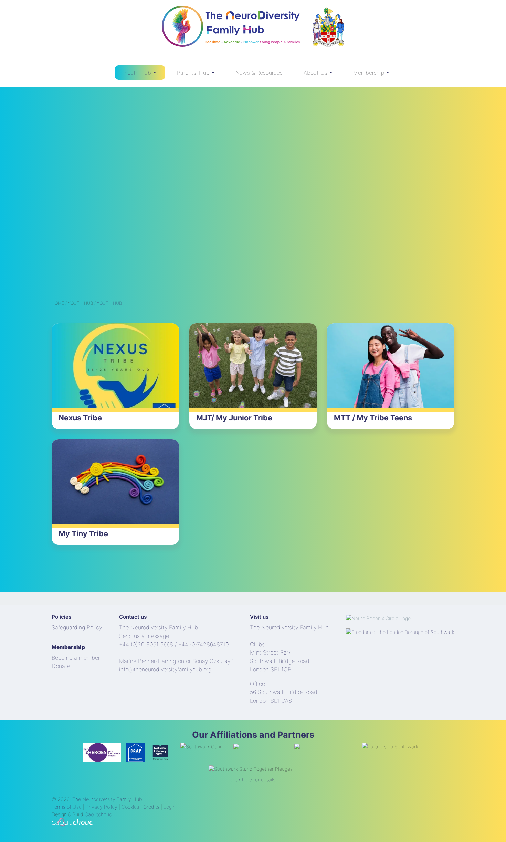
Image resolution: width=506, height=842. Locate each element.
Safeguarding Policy (77, 627)
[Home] (231, 30)
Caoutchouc (98, 814)
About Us (315, 72)
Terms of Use (67, 807)
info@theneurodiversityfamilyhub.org (165, 669)
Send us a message (144, 636)
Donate (61, 665)
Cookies (130, 807)
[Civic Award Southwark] (328, 30)
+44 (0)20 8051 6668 (146, 644)
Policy (110, 807)
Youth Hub (137, 72)
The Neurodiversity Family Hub (107, 799)
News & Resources (259, 72)
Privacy (94, 807)
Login (170, 807)
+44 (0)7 (189, 644)
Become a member (76, 657)
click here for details (253, 779)
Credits (151, 807)
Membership (368, 72)
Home (58, 303)
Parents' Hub (193, 72)
